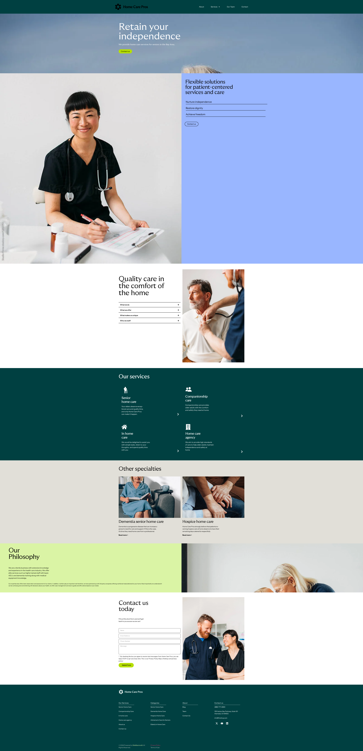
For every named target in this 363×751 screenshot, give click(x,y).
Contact (245, 7)
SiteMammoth (138, 745)
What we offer (125, 310)
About (201, 7)
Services (214, 7)
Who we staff (125, 321)
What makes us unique (129, 315)
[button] (150, 305)
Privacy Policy (155, 745)
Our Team (231, 7)
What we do (124, 305)
